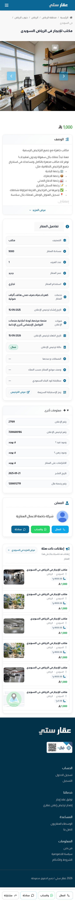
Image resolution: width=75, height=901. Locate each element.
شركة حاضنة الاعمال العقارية (34, 516)
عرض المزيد (39, 209)
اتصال (58, 529)
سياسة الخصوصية (61, 853)
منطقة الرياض (49, 17)
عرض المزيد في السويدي (23, 550)
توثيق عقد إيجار (64, 799)
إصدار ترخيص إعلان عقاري (57, 805)
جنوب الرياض (21, 17)
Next (63, 76)
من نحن (67, 848)
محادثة (18, 529)
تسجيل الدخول (63, 774)
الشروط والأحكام (62, 859)
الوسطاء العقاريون (61, 823)
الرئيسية (64, 17)
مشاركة (8, 895)
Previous (11, 76)
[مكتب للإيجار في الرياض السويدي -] (37, 76)
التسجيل (67, 780)
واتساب (38, 529)
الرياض (34, 17)
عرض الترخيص (18, 392)
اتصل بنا (67, 829)
